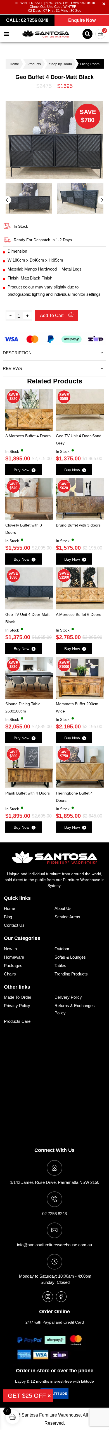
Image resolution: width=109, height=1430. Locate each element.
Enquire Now (82, 20)
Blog (8, 916)
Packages (13, 965)
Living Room (89, 64)
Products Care (17, 1021)
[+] (27, 315)
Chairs (10, 974)
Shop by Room (60, 64)
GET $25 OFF (27, 1395)
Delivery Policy (68, 997)
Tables (60, 965)
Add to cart (52, 315)
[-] (10, 315)
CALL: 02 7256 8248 (27, 20)
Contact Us (14, 925)
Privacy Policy (17, 1005)
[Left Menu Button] (7, 34)
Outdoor (61, 948)
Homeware (14, 957)
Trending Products (71, 974)
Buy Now (21, 470)
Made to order (17, 997)
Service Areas (67, 916)
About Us (63, 908)
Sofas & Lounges (70, 957)
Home (14, 64)
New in (10, 948)
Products (34, 64)
